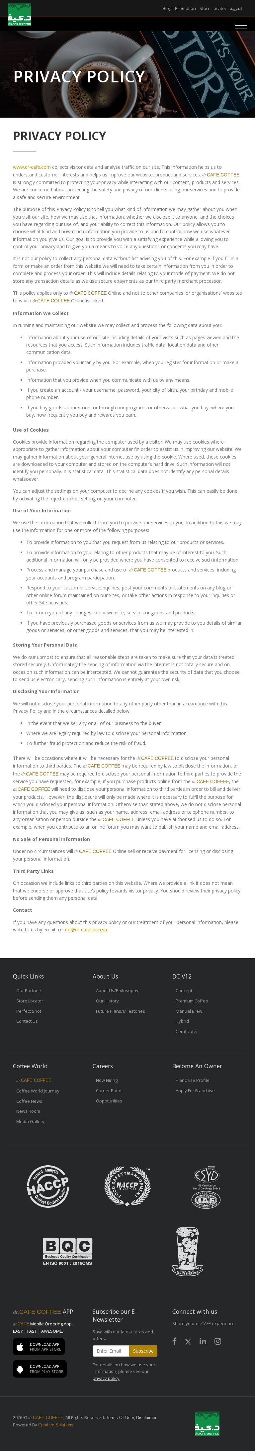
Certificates (187, 1031)
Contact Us (27, 1021)
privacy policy (106, 1378)
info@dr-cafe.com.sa (84, 929)
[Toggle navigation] (239, 26)
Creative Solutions (55, 1424)
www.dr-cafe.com (32, 167)
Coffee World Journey (37, 1091)
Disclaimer (146, 1417)
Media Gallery (30, 1121)
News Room (28, 1111)
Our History (107, 1001)
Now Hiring (107, 1080)
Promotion (185, 8)
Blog (167, 8)
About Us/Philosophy (117, 990)
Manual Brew (189, 1011)
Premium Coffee (192, 1001)
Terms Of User (120, 1417)
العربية (236, 8)
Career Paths (109, 1090)
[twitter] (188, 1342)
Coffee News (29, 1101)
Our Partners (29, 990)
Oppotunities (109, 1101)
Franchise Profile (193, 1080)
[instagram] (217, 1342)
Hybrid (182, 1021)
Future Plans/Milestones (120, 1011)
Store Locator (213, 8)
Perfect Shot (28, 1011)
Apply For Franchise (195, 1090)
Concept (184, 990)
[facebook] (174, 1342)
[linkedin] (203, 1342)
